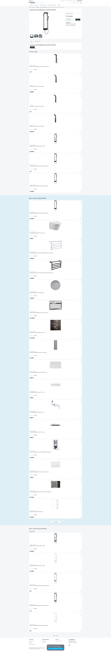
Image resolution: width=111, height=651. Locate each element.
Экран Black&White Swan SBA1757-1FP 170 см (37, 392)
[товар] (55, 59)
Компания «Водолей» (45, 639)
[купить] (80, 72)
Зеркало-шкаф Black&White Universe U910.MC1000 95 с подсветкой (40, 491)
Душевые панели (32, 531)
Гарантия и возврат (32, 644)
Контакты (57, 639)
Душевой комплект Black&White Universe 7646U (37, 332)
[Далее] (61, 23)
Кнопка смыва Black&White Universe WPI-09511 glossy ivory (39, 471)
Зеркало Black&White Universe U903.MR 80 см (37, 292)
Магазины (74, 0)
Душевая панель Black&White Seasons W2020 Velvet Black (39, 605)
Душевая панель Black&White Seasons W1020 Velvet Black (39, 213)
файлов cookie (59, 646)
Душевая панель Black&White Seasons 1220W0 (37, 545)
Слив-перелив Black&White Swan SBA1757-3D (37, 412)
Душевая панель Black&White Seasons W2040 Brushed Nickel (39, 585)
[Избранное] (76, 2)
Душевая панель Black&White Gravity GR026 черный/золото (39, 66)
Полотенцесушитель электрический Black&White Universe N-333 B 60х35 (41, 272)
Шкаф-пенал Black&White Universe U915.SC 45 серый (38, 352)
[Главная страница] (32, 3)
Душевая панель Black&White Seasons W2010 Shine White (39, 625)
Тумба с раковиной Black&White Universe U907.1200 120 (39, 312)
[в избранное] (78, 14)
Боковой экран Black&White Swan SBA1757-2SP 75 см (38, 372)
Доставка (70, 0)
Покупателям (31, 639)
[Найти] (67, 3)
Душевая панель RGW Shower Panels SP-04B (37, 126)
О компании (63, 0)
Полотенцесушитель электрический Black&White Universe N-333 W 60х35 (41, 252)
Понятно (55, 648)
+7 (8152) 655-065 (79, 0)
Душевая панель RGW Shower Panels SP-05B (37, 106)
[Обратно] (31, 23)
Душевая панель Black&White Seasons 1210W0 (37, 565)
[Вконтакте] (69, 645)
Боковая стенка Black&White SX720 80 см (36, 511)
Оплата (67, 0)
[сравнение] (80, 14)
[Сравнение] (74, 2)
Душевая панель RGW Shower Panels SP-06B (37, 86)
